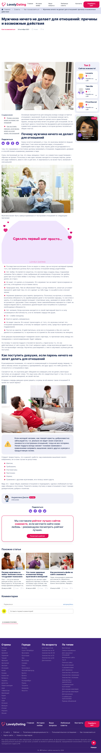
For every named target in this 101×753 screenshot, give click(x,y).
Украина (4, 680)
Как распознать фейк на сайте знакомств (61, 573)
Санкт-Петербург (28, 650)
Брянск (24, 675)
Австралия (5, 663)
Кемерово (25, 688)
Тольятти (25, 685)
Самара (24, 663)
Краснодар (25, 655)
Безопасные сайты (68, 657)
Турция (4, 658)
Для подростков (47, 648)
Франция (5, 660)
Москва (24, 648)
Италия (4, 708)
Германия (5, 655)
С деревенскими (67, 667)
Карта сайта (8, 735)
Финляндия (5, 693)
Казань (24, 678)
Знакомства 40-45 (48, 653)
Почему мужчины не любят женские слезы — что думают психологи (13, 574)
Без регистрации (68, 665)
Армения (5, 653)
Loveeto (89, 73)
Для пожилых (46, 660)
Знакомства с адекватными (67, 681)
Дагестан (5, 683)
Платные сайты (67, 662)
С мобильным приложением (67, 697)
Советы (17, 9)
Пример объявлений (69, 701)
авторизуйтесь (68, 604)
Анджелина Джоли (23, 497)
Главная (30, 3)
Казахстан (5, 675)
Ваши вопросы (52, 4)
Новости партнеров (24, 735)
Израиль (4, 710)
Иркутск (25, 690)
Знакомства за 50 (48, 655)
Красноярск (26, 668)
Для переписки (67, 670)
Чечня (4, 698)
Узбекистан (5, 690)
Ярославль (25, 653)
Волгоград (25, 660)
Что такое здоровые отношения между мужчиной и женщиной (36, 574)
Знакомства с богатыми (70, 672)
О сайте (7, 732)
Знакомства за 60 (48, 658)
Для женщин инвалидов (70, 689)
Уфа (23, 658)
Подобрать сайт (91, 4)
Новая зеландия (7, 685)
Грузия (4, 650)
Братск (24, 673)
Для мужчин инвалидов (70, 691)
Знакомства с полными (70, 677)
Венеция (4, 705)
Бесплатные (66, 648)
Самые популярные (68, 650)
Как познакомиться (31, 9)
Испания (4, 703)
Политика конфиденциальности (35, 732)
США (3, 700)
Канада (4, 673)
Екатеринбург (26, 680)
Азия (3, 688)
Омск (23, 665)
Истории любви (39, 4)
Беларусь (5, 678)
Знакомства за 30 (48, 650)
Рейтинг (16, 732)
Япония (4, 713)
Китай (3, 670)
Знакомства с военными (70, 675)
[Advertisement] (50, 47)
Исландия (5, 668)
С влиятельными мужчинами (67, 685)
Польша (4, 648)
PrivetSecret (91, 102)
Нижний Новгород (28, 670)
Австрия (4, 665)
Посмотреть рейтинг (37, 536)
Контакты (78, 3)
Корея (4, 695)
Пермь (24, 683)
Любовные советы (64, 4)
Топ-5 (64, 660)
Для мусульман (67, 694)
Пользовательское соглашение (64, 732)
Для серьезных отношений (67, 654)
